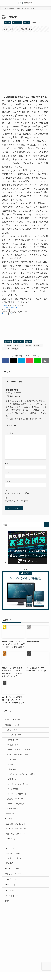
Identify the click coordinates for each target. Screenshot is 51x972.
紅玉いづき (38, 345)
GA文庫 (11, 779)
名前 (6, 463)
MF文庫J (13, 745)
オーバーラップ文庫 (16, 794)
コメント (9, 433)
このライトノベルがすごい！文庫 (22, 774)
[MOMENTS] (25, 3)
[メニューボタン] (3, 3)
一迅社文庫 (13, 769)
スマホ (9, 890)
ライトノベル (17, 22)
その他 (10, 813)
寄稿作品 (11, 863)
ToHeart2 (11, 838)
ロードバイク (12, 719)
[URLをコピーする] (45, 360)
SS (8, 818)
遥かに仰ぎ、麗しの (16, 833)
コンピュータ (13, 873)
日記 (9, 901)
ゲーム (10, 884)
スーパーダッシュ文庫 (18, 784)
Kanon (10, 848)
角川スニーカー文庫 (17, 754)
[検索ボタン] (48, 3)
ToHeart (11, 843)
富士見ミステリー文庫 (18, 803)
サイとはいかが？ (13, 389)
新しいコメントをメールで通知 (17, 493)
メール (7, 472)
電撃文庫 (26, 22)
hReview (5, 305)
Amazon (5, 314)
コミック (11, 730)
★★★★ (6, 348)
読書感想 (8, 22)
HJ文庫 (12, 764)
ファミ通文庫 (15, 789)
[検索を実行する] (46, 524)
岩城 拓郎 (15, 348)
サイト (7, 481)
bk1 (10, 314)
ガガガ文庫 (13, 759)
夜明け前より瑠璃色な (16, 824)
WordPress (12, 868)
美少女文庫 (13, 808)
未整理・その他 (13, 858)
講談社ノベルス (15, 799)
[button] (5, 360)
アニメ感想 (11, 895)
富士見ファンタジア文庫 (19, 749)
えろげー (11, 879)
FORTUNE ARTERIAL (16, 828)
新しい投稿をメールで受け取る (17, 500)
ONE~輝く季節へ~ (14, 853)
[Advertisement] (25, 61)
